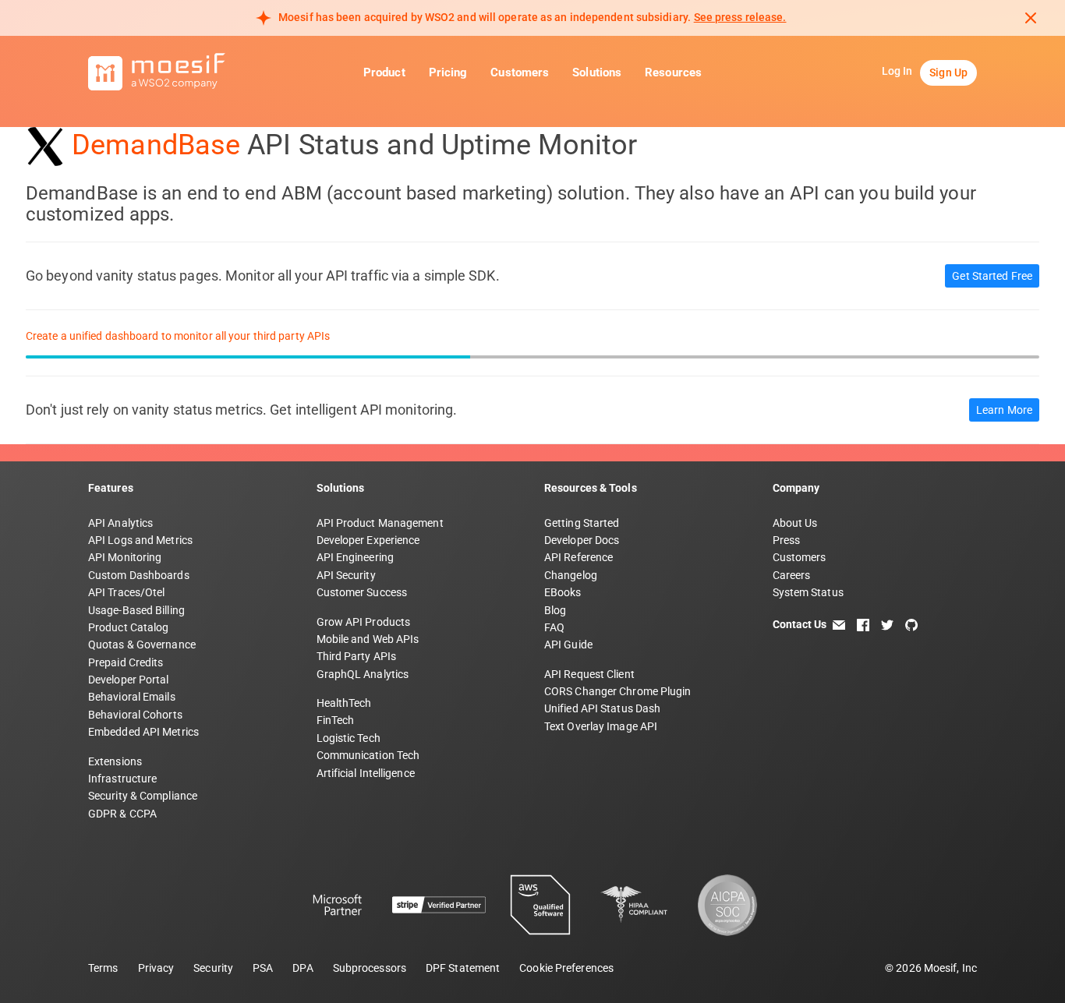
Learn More (1004, 410)
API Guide (568, 644)
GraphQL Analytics (363, 674)
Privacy (156, 968)
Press (787, 540)
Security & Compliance (142, 795)
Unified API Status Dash (602, 708)
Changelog (570, 575)
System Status (808, 592)
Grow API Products (364, 622)
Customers (519, 73)
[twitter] (887, 624)
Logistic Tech (348, 738)
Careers (792, 575)
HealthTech (344, 703)
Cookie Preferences (566, 968)
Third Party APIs (357, 656)
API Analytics (120, 523)
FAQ (554, 627)
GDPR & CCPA (122, 813)
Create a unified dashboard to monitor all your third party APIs (178, 336)
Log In (897, 71)
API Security (346, 575)
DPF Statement (463, 968)
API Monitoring (124, 557)
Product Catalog (128, 627)
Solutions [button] (596, 73)
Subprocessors (369, 968)
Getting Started (582, 523)
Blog (555, 610)
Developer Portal (128, 679)
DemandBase (156, 145)
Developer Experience (368, 540)
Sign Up (948, 73)
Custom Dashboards (138, 575)
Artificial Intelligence (366, 773)
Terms (103, 968)
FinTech (336, 720)
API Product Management (380, 523)
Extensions (115, 761)
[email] (839, 624)
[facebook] (863, 624)
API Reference (578, 557)
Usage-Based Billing (136, 610)
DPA (302, 968)
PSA (263, 968)
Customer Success (362, 592)
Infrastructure (122, 778)
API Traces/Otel (126, 592)
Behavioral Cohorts (135, 714)
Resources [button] (673, 73)
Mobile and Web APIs (368, 639)
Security (213, 968)
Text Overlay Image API (600, 726)
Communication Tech (368, 755)
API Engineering (356, 557)
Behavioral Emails (131, 696)
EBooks (563, 592)
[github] (911, 624)
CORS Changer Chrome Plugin (618, 691)
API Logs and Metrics (140, 540)
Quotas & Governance (142, 644)
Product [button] (384, 73)
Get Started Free (992, 276)
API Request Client (589, 674)
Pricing (448, 73)
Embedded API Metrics (143, 732)
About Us (795, 523)
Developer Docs (581, 540)
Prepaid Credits (126, 662)
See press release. (740, 17)
